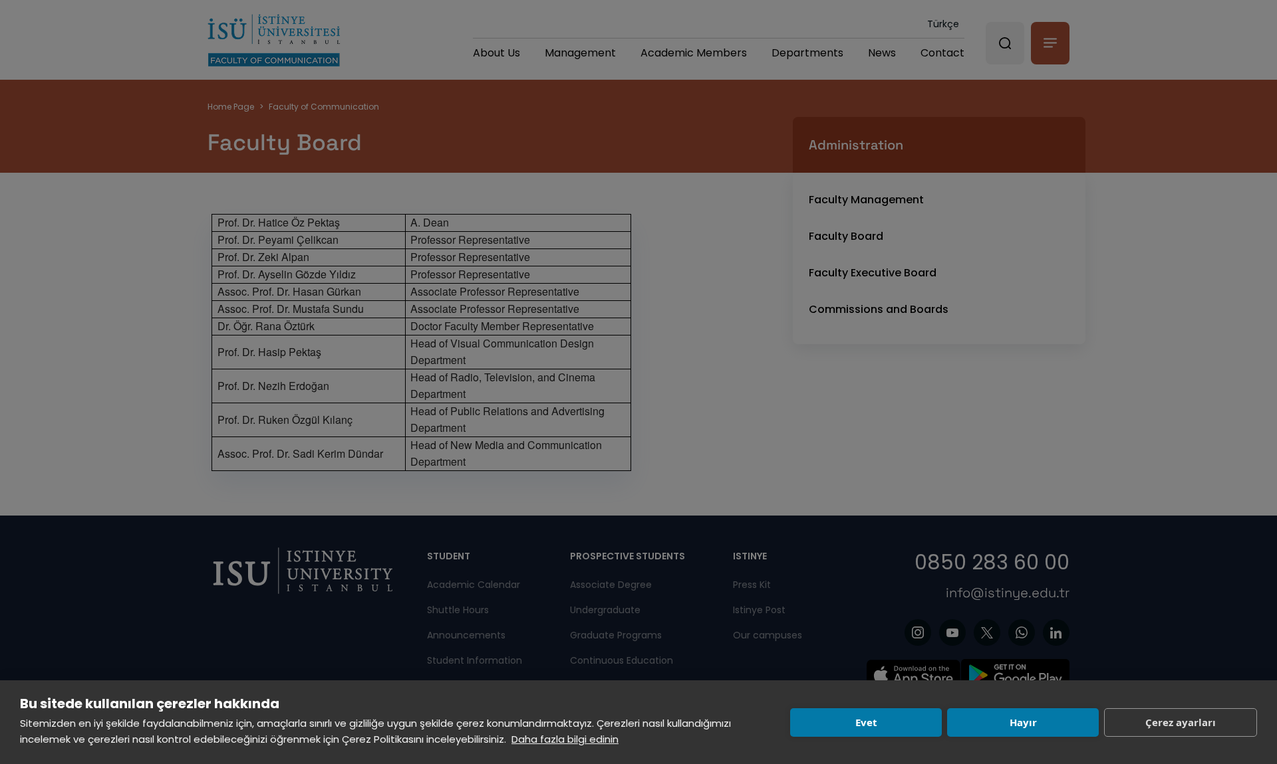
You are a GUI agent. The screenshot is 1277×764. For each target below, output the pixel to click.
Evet (866, 722)
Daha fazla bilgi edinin (565, 739)
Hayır (1023, 722)
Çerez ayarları (1180, 722)
